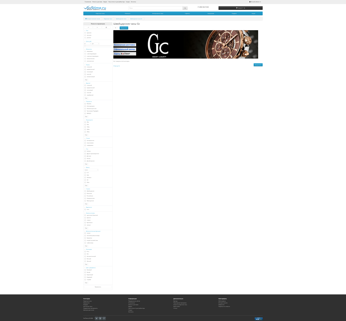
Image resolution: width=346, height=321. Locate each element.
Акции (253, 13)
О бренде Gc (116, 66)
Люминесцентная (91, 108)
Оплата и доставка (97, 2)
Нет (88, 254)
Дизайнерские (91, 161)
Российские (90, 196)
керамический (91, 69)
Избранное (221, 304)
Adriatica (89, 177)
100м (88, 127)
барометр (89, 238)
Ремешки (127, 13)
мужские (89, 33)
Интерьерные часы (157, 13)
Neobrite (89, 103)
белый (88, 272)
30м (88, 122)
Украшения (211, 13)
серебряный (90, 95)
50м (88, 124)
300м (88, 132)
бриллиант (90, 222)
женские (89, 35)
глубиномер (90, 243)
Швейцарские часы (121, 19)
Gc (115, 28)
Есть (88, 251)
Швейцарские (90, 191)
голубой (89, 279)
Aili (87, 180)
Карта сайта (176, 306)
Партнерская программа (180, 303)
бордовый (89, 277)
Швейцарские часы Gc (136, 19)
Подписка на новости (224, 306)
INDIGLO (89, 113)
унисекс (89, 37)
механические (91, 58)
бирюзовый (90, 274)
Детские (89, 156)
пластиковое (90, 143)
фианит (89, 217)
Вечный (89, 259)
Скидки (128, 2)
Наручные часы (100, 13)
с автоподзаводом (91, 54)
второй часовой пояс (92, 240)
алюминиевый (91, 76)
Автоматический (91, 256)
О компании (88, 2)
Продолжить (258, 65)
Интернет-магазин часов (93, 19)
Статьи (175, 308)
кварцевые (90, 51)
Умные (88, 158)
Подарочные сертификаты (90, 308)
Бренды (175, 301)
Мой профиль (222, 301)
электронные (90, 61)
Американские (91, 198)
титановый (90, 72)
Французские (90, 201)
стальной (89, 67)
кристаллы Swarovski (92, 215)
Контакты (133, 2)
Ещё (86, 79)
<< (88, 27)
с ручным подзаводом (92, 56)
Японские (89, 193)
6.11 (88, 172)
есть (88, 209)
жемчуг (89, 225)
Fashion (89, 151)
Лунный (89, 261)
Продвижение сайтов (134, 301)
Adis (88, 175)
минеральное (90, 140)
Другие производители (93, 153)
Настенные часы (87, 306)
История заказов (223, 303)
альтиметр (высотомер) (93, 235)
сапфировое (90, 145)
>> (97, 27)
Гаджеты (187, 13)
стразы (88, 220)
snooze (88, 233)
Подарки (234, 13)
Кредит (105, 2)
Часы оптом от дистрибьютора (116, 2)
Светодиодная (91, 106)
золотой (89, 74)
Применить (98, 287)
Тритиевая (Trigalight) (92, 111)
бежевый (89, 270)
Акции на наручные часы (180, 304)
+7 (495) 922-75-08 (203, 7)
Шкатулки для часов (88, 310)
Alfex (88, 182)
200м (88, 129)
